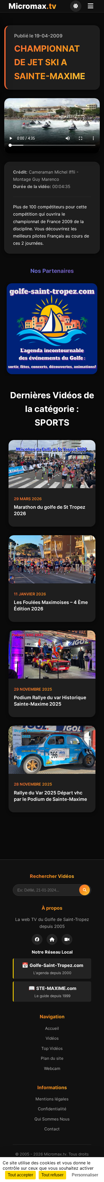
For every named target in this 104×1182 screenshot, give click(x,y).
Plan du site (52, 1058)
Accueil (52, 1028)
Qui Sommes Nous (52, 1119)
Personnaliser (85, 1175)
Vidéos (52, 1038)
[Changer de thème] (75, 6)
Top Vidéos (52, 1048)
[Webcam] (67, 939)
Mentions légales (52, 1098)
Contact (52, 1128)
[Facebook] (37, 939)
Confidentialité (52, 1108)
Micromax (32, 6)
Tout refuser (52, 1175)
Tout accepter (20, 1175)
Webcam (52, 1068)
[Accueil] (52, 939)
